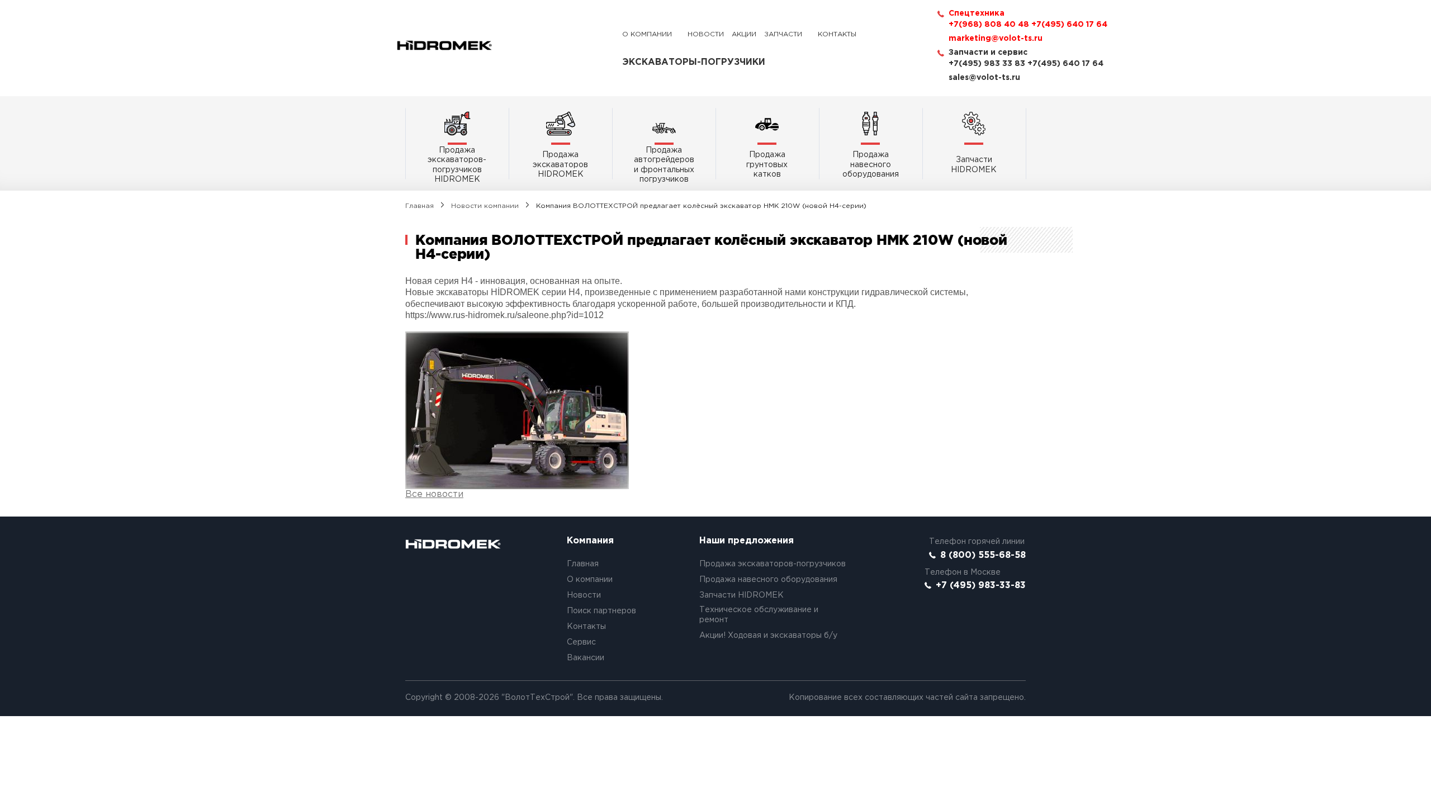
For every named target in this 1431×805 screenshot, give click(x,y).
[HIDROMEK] (444, 45)
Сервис (581, 642)
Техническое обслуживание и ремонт (758, 615)
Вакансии (585, 658)
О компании (647, 34)
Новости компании (485, 206)
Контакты (837, 34)
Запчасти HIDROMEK (741, 595)
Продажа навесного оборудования (768, 579)
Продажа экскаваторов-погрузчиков (772, 564)
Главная (419, 206)
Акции (744, 34)
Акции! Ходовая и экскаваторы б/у (768, 635)
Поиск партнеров (601, 611)
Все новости (434, 494)
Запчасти (783, 34)
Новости (706, 34)
